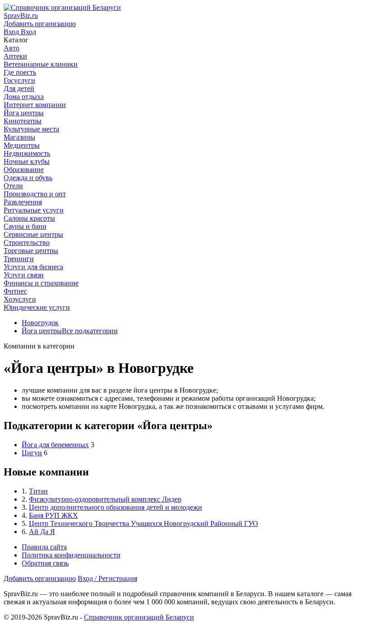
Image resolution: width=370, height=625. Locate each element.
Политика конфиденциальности (71, 555)
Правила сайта (44, 547)
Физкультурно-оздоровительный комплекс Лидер (105, 499)
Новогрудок (40, 322)
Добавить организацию (40, 578)
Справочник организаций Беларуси (139, 617)
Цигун (32, 453)
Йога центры (42, 331)
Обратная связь (45, 563)
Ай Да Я (42, 531)
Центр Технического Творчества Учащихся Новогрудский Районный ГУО (143, 523)
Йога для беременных (55, 444)
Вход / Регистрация (107, 578)
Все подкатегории (90, 331)
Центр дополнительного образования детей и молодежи (115, 507)
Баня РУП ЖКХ (53, 515)
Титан (38, 491)
